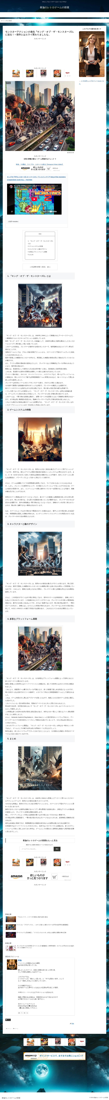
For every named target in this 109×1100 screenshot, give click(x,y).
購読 (57, 849)
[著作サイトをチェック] (19, 1013)
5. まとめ (30, 254)
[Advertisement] (40, 52)
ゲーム (8, 1019)
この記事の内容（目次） (38, 267)
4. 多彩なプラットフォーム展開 (37, 252)
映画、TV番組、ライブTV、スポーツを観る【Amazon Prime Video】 (39, 164)
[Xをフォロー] (22, 1013)
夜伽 (20, 960)
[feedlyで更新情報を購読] (24, 1013)
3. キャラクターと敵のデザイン (37, 249)
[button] (107, 21)
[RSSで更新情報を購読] (27, 1013)
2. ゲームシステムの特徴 (35, 246)
